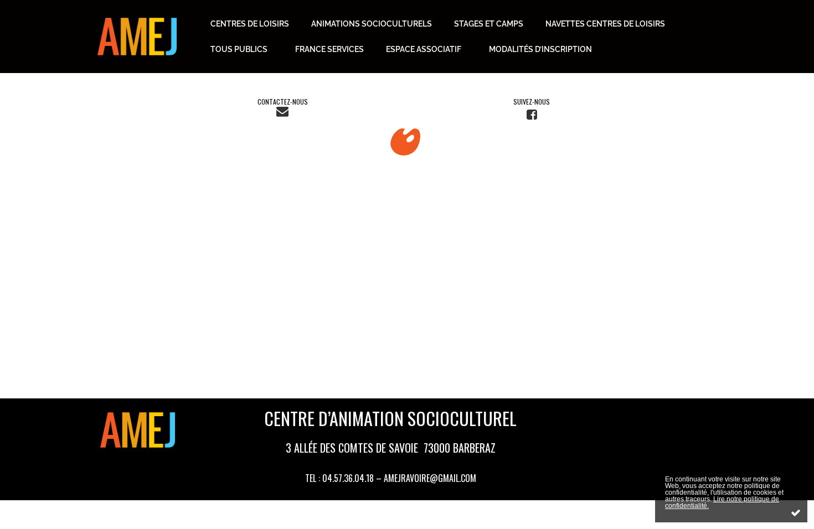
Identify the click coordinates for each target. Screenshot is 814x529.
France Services (329, 49)
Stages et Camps (488, 23)
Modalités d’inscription (540, 49)
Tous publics (238, 49)
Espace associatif (423, 49)
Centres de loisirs (249, 23)
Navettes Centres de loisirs (605, 23)
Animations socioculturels (371, 23)
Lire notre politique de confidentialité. (722, 502)
